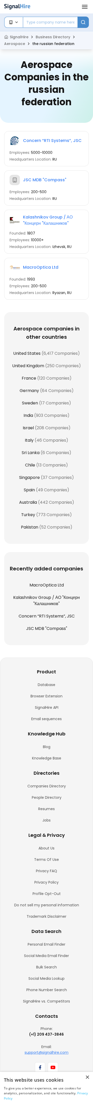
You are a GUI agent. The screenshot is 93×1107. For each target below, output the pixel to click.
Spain (29, 490)
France (29, 378)
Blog (46, 746)
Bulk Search (46, 967)
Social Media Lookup (46, 978)
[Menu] (85, 7)
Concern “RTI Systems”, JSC (52, 141)
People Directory (46, 797)
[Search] (83, 22)
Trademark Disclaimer (46, 916)
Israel (28, 428)
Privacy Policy (46, 882)
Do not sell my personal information (46, 905)
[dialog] (46, 1089)
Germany (29, 391)
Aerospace (14, 43)
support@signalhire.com (46, 1052)
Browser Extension (46, 696)
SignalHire (19, 37)
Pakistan (29, 527)
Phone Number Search (46, 989)
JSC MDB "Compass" (44, 180)
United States (27, 353)
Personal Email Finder (46, 944)
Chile (30, 465)
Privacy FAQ (46, 870)
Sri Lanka (31, 453)
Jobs (46, 820)
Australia (28, 502)
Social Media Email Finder (46, 955)
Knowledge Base (46, 758)
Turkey (28, 515)
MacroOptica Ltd (40, 267)
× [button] (87, 1077)
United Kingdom (28, 366)
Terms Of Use (46, 859)
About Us (46, 848)
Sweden (30, 403)
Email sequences (46, 718)
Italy (29, 440)
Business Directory (53, 37)
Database (46, 684)
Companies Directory (46, 786)
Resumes (46, 808)
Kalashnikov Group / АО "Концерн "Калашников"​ (48, 220)
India (28, 415)
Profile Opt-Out (47, 893)
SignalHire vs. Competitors (46, 1001)
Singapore (29, 477)
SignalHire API (46, 707)
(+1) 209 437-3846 (46, 1034)
